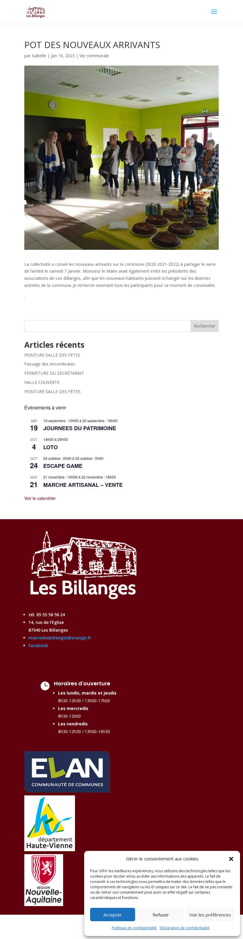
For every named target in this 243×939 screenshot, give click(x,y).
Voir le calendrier (40, 498)
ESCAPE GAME (62, 466)
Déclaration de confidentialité (185, 927)
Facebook (38, 645)
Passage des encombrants (49, 364)
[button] (231, 859)
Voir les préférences (210, 915)
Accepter (112, 915)
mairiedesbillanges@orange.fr (59, 638)
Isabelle (39, 55)
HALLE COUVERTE (42, 382)
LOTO (50, 447)
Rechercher (204, 326)
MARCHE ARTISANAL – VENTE (83, 485)
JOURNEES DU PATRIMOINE (79, 428)
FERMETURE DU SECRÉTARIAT (54, 373)
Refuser (161, 915)
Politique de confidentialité (134, 927)
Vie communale (94, 55)
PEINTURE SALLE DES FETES (52, 355)
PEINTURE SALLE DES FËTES (52, 391)
